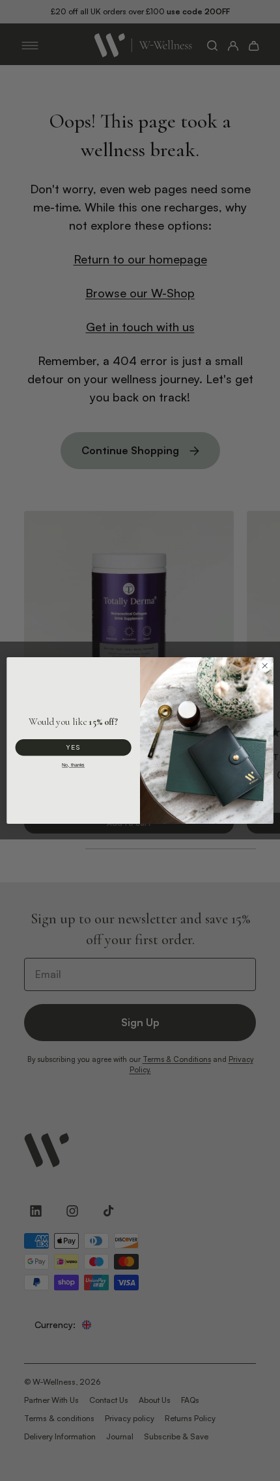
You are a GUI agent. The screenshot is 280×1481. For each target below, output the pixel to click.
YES (73, 747)
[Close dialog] (265, 666)
